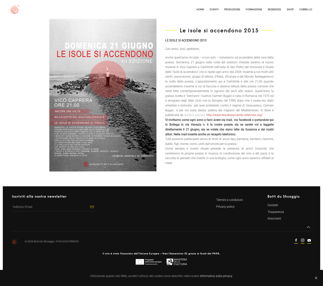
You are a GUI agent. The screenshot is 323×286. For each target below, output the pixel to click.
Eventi (214, 9)
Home (200, 9)
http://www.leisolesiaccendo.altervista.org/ (234, 115)
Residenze (274, 9)
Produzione (232, 9)
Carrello (305, 9)
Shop (290, 9)
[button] (308, 227)
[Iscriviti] (92, 207)
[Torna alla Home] (15, 9)
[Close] (316, 278)
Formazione (254, 9)
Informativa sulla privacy (216, 276)
